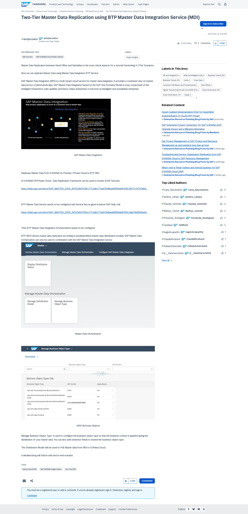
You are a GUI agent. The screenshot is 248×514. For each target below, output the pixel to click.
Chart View (198, 80)
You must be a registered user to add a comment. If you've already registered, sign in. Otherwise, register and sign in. (85, 490)
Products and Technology (61, 4)
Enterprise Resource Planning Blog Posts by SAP (189, 119)
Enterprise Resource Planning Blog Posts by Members (191, 132)
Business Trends (214, 75)
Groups (80, 4)
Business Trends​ (169, 80)
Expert (187, 95)
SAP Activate (27, 57)
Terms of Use (57, 509)
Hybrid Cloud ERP (29, 469)
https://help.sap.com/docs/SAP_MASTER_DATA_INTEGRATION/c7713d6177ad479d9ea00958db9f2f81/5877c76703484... (84, 188)
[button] (216, 43)
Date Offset (205, 85)
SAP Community (27, 11)
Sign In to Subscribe (213, 24)
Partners (106, 4)
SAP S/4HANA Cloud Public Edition (49, 57)
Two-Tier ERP (70, 469)
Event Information (210, 90)
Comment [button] (147, 481)
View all (165, 260)
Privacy (45, 509)
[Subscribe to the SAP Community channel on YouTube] (199, 509)
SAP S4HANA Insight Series (50, 469)
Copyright (70, 509)
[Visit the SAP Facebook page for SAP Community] (188, 509)
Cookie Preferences (128, 509)
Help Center (128, 4)
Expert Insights (132, 57)
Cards (186, 80)
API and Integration (170, 75)
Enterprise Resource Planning (71, 11)
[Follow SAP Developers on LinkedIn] (204, 509)
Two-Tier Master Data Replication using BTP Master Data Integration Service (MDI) (110, 17)
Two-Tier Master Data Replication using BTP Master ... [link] (127, 11)
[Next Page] (196, 98)
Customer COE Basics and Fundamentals (179, 85)
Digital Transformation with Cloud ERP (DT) (180, 90)
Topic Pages (143, 4)
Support (112, 509)
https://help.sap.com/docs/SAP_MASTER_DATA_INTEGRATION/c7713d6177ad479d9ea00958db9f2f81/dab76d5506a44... (84, 212)
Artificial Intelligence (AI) (193, 75)
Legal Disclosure (85, 509)
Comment (32, 495)
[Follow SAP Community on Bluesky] (193, 509)
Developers (92, 4)
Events (116, 4)
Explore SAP (209, 4)
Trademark (101, 509)
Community (39, 4)
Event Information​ (170, 95)
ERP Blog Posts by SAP (94, 11)
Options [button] (201, 28)
